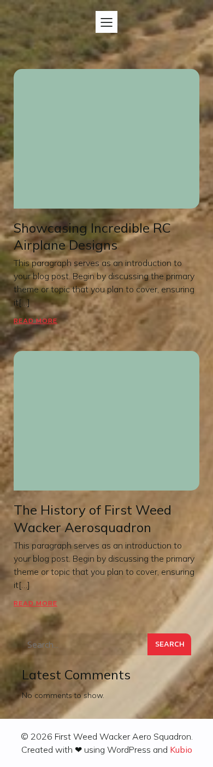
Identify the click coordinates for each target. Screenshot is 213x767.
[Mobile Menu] (106, 22)
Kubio (181, 749)
